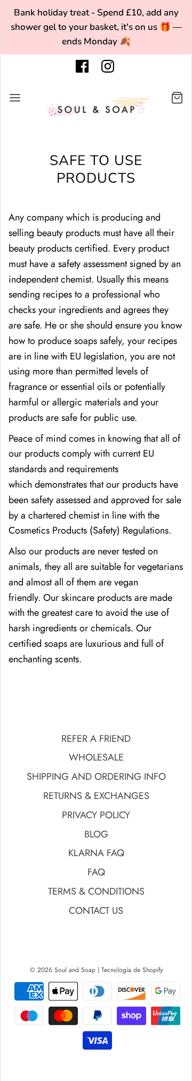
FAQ (96, 872)
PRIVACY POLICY (96, 815)
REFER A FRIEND (96, 739)
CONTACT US (96, 911)
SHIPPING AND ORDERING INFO (96, 777)
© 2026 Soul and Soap (62, 970)
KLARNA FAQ (96, 853)
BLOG (96, 834)
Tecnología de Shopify (132, 970)
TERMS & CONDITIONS (96, 891)
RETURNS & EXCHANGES (96, 796)
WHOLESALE (96, 757)
